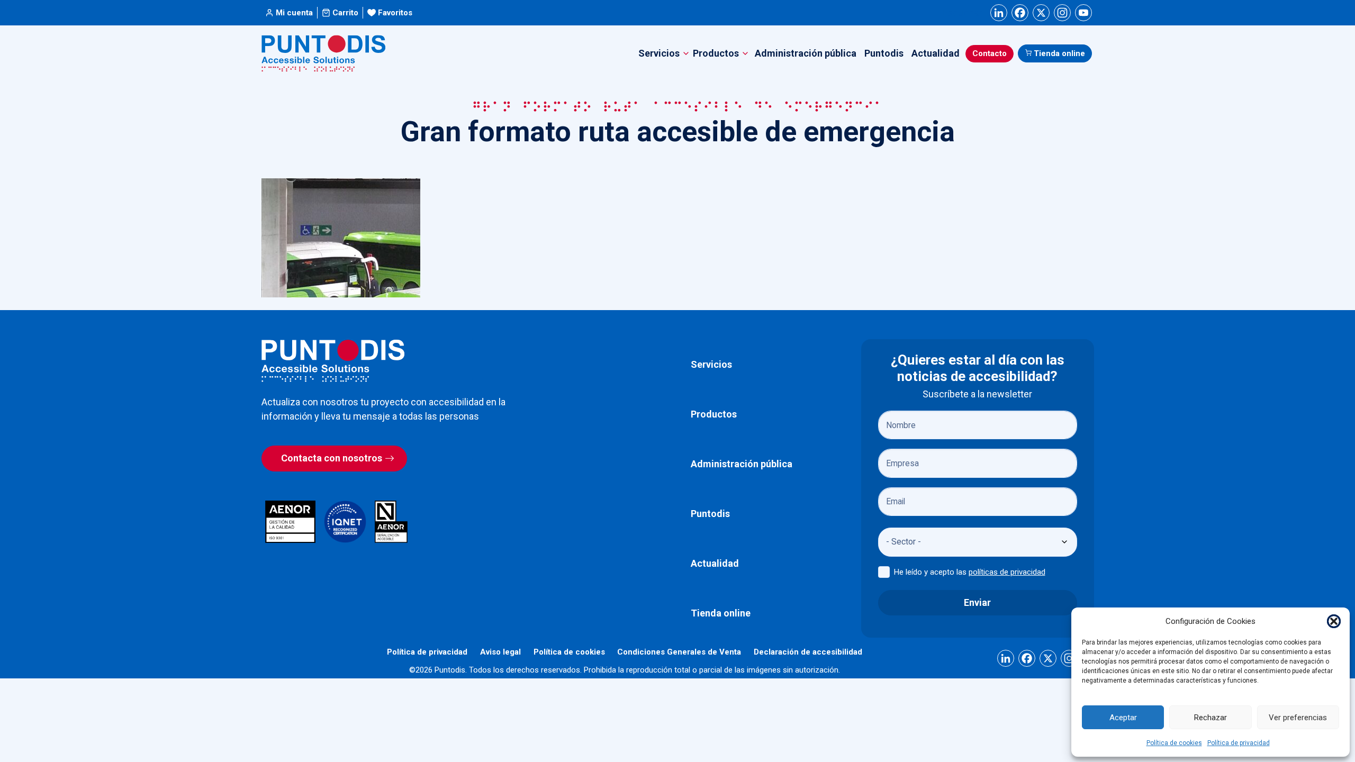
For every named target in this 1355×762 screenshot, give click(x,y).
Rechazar (1210, 717)
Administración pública (805, 53)
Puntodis (884, 53)
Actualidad (935, 53)
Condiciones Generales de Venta (679, 652)
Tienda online (1059, 53)
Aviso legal (500, 652)
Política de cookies (1174, 743)
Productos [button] (716, 53)
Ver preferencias (1298, 717)
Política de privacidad (1238, 743)
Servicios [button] (659, 53)
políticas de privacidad (1007, 572)
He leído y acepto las (969, 572)
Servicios (711, 364)
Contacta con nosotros (331, 458)
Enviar (977, 602)
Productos (714, 414)
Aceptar (1123, 717)
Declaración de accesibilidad (808, 652)
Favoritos (395, 12)
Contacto (989, 53)
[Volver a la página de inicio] (332, 360)
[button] (1334, 621)
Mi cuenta (294, 12)
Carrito (345, 12)
